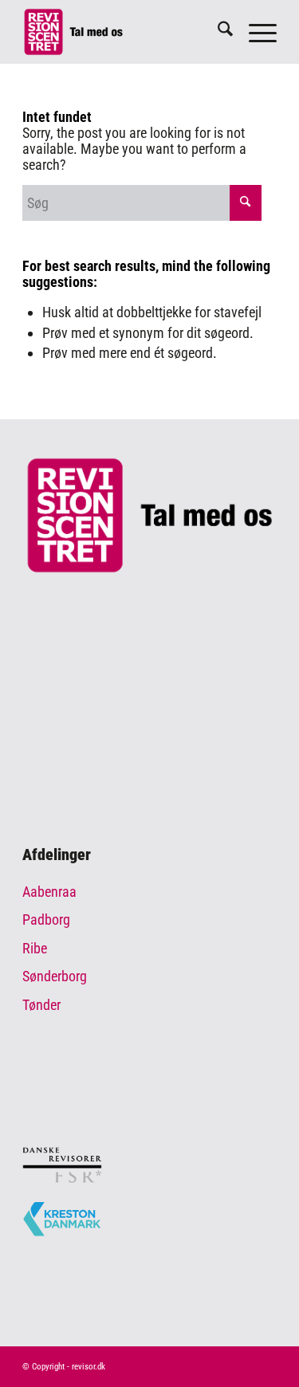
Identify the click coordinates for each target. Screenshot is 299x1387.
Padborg (46, 919)
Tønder (41, 1004)
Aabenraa (49, 891)
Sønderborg (54, 976)
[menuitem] (217, 32)
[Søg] (217, 32)
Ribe (34, 948)
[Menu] (255, 32)
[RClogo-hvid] (124, 32)
